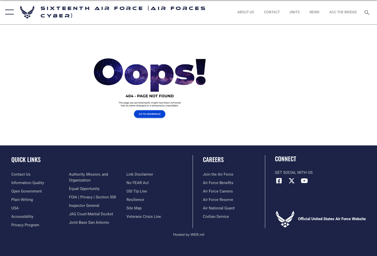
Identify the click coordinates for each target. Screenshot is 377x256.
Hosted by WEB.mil (188, 234)
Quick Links (26, 159)
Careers (213, 159)
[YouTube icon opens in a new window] (304, 181)
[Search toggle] (367, 12)
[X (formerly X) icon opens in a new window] (291, 181)
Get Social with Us (294, 172)
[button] (8, 12)
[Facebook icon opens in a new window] (279, 181)
